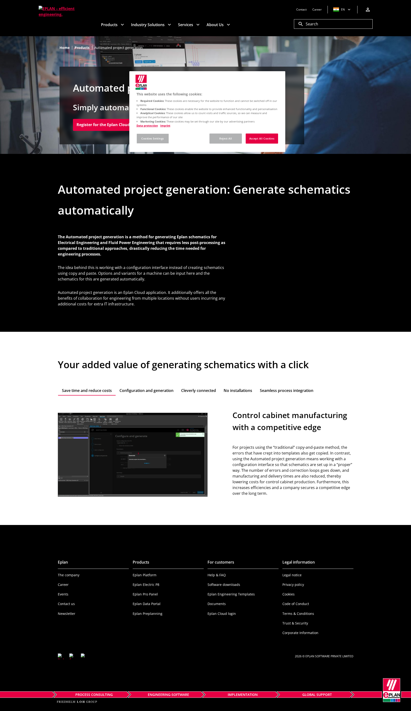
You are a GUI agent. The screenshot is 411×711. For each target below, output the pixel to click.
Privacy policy (293, 584)
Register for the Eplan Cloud (105, 124)
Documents (217, 603)
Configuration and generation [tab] (146, 390)
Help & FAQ (217, 575)
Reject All (225, 138)
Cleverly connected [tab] (198, 390)
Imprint (165, 125)
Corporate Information (300, 632)
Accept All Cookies (261, 138)
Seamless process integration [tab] (286, 390)
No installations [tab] (238, 390)
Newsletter (66, 613)
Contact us (66, 603)
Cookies (288, 594)
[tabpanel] (205, 454)
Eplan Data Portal (147, 603)
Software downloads (224, 584)
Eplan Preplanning (147, 613)
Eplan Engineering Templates (231, 594)
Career (63, 584)
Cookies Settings (152, 138)
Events (63, 594)
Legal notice (292, 575)
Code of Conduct (295, 603)
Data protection (147, 125)
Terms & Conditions (298, 613)
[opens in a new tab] (61, 656)
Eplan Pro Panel (145, 594)
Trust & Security (295, 623)
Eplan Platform (144, 575)
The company (68, 575)
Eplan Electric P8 (146, 584)
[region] (207, 111)
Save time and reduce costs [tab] (87, 390)
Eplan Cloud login (222, 613)
